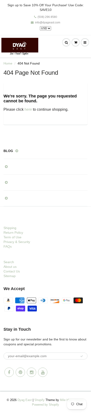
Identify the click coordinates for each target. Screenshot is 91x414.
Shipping (10, 228)
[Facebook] (9, 372)
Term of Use (12, 237)
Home (8, 63)
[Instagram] (31, 372)
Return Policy (13, 232)
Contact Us (12, 271)
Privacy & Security (17, 242)
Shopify (39, 400)
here (28, 109)
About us (10, 266)
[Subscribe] (81, 356)
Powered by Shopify (45, 404)
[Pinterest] (20, 372)
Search (9, 262)
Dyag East (25, 400)
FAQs (8, 246)
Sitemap (10, 276)
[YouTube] (42, 372)
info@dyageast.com (47, 22)
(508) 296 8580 (47, 17)
